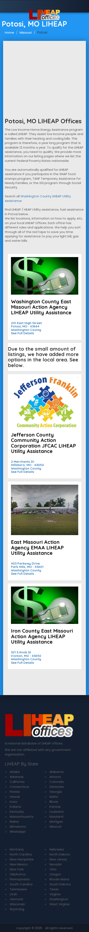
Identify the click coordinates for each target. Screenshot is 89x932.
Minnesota (18, 826)
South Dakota (60, 884)
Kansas (55, 806)
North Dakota (59, 854)
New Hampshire (22, 859)
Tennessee (18, 889)
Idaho (53, 796)
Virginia (54, 894)
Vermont (16, 899)
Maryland (56, 816)
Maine (14, 821)
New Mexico (19, 864)
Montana (17, 849)
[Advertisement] (44, 72)
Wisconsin (17, 904)
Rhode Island (59, 879)
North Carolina (21, 854)
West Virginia (59, 904)
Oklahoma (17, 874)
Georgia (55, 791)
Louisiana (56, 811)
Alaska (15, 772)
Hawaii (15, 796)
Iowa (13, 801)
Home (9, 32)
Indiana (15, 806)
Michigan (56, 821)
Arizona (55, 777)
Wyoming (17, 909)
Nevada (55, 864)
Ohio (53, 869)
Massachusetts (22, 816)
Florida (15, 791)
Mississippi (17, 831)
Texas (54, 889)
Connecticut (19, 786)
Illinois (53, 801)
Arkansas (17, 777)
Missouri (26, 32)
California (17, 782)
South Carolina (21, 884)
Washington (58, 899)
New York (17, 869)
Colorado (56, 782)
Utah (13, 894)
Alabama (56, 772)
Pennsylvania (20, 879)
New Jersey (58, 859)
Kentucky (17, 811)
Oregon (55, 874)
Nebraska (56, 849)
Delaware (56, 786)
